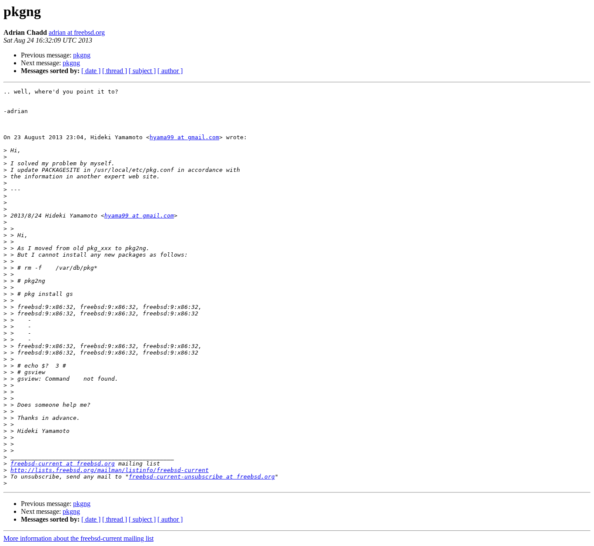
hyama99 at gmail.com (184, 137)
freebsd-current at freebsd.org (62, 463)
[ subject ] (142, 70)
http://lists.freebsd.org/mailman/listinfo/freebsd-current (109, 470)
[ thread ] (114, 70)
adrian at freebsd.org (77, 32)
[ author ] (170, 70)
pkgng (81, 55)
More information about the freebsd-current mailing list (78, 538)
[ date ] (90, 70)
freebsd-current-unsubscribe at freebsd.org (202, 476)
